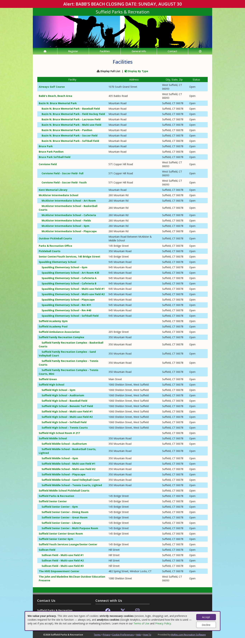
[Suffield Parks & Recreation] (122, 31)
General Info (139, 51)
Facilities (105, 51)
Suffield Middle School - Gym (60, 458)
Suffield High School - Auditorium (63, 395)
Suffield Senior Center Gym (56, 539)
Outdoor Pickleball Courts (55, 238)
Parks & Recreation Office (55, 245)
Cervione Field (48, 164)
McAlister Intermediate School (58, 195)
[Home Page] (45, 51)
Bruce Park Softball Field (54, 157)
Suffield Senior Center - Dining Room (65, 512)
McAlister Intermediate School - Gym (65, 226)
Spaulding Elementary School (57, 262)
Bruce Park (46, 146)
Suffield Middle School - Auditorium (64, 443)
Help (138, 634)
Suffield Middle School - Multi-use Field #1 (68, 463)
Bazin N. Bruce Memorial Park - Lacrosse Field (71, 119)
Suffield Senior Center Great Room (61, 533)
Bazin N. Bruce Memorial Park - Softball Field (70, 141)
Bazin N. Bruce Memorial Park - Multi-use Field (71, 124)
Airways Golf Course (52, 86)
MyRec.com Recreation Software (188, 634)
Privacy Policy (163, 623)
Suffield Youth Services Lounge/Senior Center (68, 544)
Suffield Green (48, 379)
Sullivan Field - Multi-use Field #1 (63, 555)
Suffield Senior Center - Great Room (65, 517)
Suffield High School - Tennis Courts (65, 427)
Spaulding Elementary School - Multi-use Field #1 (73, 288)
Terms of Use (141, 623)
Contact (172, 51)
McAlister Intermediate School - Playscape (69, 231)
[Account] (200, 51)
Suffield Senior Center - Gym (60, 506)
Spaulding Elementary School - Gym (64, 267)
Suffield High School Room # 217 (59, 433)
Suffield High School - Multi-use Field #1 (67, 411)
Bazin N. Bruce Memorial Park (58, 103)
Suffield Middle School (53, 438)
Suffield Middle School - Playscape (63, 474)
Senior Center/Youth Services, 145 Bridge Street (69, 256)
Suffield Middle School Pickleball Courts (64, 490)
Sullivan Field (47, 549)
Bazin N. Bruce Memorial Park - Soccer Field (69, 135)
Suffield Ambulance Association (59, 332)
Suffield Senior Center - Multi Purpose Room (70, 528)
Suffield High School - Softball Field (64, 422)
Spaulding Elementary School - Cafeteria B (69, 283)
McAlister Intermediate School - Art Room (69, 200)
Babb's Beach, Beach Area (55, 96)
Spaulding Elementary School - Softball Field (70, 315)
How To (147, 634)
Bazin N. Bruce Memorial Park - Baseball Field (71, 108)
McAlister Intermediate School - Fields (66, 220)
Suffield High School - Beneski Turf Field (67, 406)
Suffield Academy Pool (53, 326)
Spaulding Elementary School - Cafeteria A (69, 278)
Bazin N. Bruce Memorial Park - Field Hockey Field (73, 114)
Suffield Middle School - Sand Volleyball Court (71, 479)
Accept (206, 617)
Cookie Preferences (123, 634)
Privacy (106, 634)
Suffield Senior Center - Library (61, 522)
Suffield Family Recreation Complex (61, 337)
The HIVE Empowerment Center (59, 571)
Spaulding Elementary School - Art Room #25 (70, 272)
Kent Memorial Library (53, 190)
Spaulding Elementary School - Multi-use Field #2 (73, 294)
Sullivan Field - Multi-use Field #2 (63, 560)
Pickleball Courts (49, 251)
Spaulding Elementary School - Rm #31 (66, 305)
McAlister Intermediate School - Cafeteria (69, 215)
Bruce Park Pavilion (51, 151)
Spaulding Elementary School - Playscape (68, 299)
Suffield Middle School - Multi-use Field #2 (68, 469)
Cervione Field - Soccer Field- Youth (64, 182)
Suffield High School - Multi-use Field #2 (67, 417)
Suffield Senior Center (53, 501)
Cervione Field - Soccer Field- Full (62, 173)
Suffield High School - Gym (58, 390)
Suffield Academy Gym (53, 321)
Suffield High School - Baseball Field (64, 400)
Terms (97, 634)
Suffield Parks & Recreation (56, 496)
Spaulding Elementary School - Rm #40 (66, 310)
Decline (206, 625)
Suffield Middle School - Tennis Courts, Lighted (72, 485)
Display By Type (137, 71)
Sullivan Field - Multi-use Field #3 (63, 566)
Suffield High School (51, 384)
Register (73, 51)
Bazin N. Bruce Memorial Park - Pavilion (67, 130)
